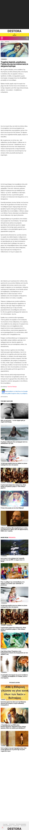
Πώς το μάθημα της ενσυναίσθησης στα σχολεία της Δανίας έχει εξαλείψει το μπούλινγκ (12, 583)
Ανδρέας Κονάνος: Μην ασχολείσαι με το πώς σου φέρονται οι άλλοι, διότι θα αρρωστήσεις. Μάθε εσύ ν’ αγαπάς (14, 529)
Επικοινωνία (23, 825)
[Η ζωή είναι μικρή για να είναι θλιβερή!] (14, 498)
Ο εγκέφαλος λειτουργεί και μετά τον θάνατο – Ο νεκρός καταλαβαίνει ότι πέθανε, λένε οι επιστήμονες (14, 676)
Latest (14, 35)
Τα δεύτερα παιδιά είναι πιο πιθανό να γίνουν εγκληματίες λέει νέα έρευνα (14, 464)
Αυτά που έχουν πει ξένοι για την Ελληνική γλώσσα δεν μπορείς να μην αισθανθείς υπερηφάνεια (13, 703)
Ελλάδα (3, 699)
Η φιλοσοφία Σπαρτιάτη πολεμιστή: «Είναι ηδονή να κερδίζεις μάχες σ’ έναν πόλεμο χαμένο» (13, 486)
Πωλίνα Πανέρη (11, 386)
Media (2, 418)
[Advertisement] (14, 14)
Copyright (5, 824)
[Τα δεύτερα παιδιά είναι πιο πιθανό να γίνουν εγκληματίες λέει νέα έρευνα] (14, 454)
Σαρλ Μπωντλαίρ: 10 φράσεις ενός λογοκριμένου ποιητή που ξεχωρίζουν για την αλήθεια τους (14, 652)
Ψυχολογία (5, 396)
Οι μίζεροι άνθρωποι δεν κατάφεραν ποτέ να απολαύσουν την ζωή (14, 442)
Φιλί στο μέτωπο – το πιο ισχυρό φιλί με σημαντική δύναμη (13, 421)
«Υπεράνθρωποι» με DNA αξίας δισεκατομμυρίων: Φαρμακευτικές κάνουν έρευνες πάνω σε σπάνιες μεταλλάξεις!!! (13, 726)
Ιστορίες (3, 482)
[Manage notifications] (2, 827)
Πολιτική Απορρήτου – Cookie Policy (11, 825)
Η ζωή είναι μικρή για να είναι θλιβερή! (12, 508)
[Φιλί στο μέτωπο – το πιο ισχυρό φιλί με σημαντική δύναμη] (14, 411)
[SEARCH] (27, 38)
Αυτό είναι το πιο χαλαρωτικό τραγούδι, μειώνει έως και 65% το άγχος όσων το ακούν (13, 559)
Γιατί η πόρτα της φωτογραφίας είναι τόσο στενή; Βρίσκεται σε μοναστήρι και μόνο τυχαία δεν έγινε (13, 749)
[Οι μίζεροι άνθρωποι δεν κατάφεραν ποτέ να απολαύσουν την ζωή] (14, 432)
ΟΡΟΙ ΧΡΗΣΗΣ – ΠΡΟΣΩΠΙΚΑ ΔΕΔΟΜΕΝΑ (17, 824)
